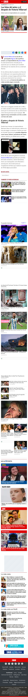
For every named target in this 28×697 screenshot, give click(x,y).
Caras (15, 672)
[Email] (25, 53)
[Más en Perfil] (8, 461)
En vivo (24, 1)
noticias (14, 465)
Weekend (5, 669)
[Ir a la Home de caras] (6, 2)
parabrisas (14, 532)
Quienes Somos (14, 680)
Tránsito (14, 684)
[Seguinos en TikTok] (16, 664)
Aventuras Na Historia (6, 674)
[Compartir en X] (16, 53)
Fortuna (24, 667)
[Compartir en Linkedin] (22, 53)
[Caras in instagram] (6, 664)
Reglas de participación (19, 682)
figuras (13, 59)
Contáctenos (22, 680)
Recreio (11, 677)
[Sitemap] (22, 664)
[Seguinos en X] (12, 664)
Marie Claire (18, 667)
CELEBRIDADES (4, 4)
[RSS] (19, 664)
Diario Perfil (5, 667)
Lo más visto (6, 574)
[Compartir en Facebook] (13, 53)
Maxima (16, 677)
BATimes (23, 669)
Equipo (11, 682)
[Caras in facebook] (9, 664)
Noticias (11, 667)
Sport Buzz (24, 674)
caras (14, 509)
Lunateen (17, 669)
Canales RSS (6, 680)
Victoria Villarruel (9, 56)
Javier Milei (21, 60)
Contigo (20, 672)
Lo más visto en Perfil (9, 609)
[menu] (2, 2)
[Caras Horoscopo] (14, 653)
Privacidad (5, 682)
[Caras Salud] (14, 647)
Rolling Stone (17, 674)
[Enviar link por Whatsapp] (19, 53)
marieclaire (14, 487)
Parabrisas (11, 669)
